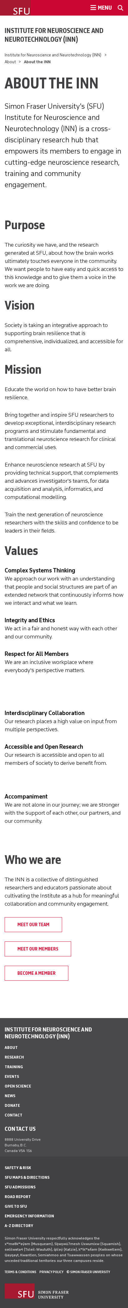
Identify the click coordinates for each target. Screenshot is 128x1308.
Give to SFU (16, 1206)
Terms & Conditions (20, 1272)
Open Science (18, 1086)
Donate (12, 1105)
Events (12, 1076)
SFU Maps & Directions (27, 1177)
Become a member (36, 973)
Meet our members (37, 949)
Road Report (18, 1196)
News (10, 1095)
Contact (13, 1115)
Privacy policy (51, 1272)
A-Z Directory (19, 1225)
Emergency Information (29, 1216)
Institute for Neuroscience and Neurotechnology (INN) (54, 35)
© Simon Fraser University (88, 1272)
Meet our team (33, 924)
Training (14, 1066)
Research (14, 1057)
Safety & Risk (18, 1167)
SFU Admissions (20, 1187)
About (10, 61)
